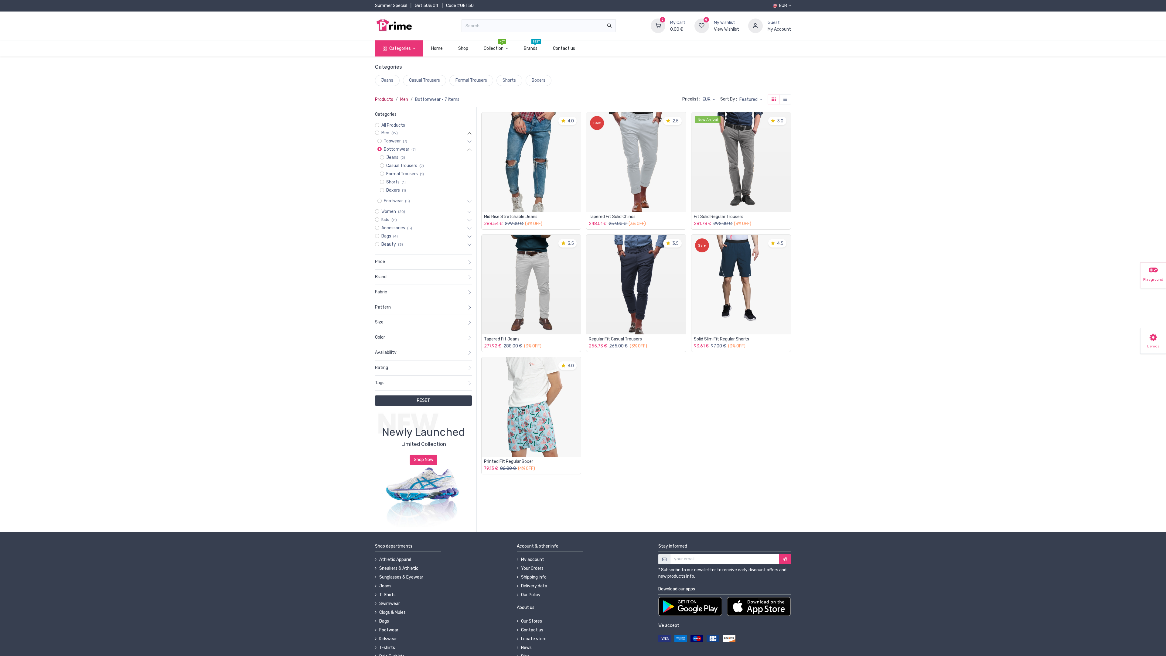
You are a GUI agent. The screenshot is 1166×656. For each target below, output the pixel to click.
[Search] (609, 26)
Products (384, 99)
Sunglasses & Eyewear (401, 577)
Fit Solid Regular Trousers (718, 216)
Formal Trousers (471, 80)
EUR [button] (707, 99)
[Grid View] (774, 99)
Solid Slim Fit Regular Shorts (721, 339)
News (526, 647)
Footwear (388, 630)
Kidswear (388, 638)
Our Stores (531, 621)
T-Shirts (387, 594)
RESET (423, 400)
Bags (384, 621)
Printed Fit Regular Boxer (508, 461)
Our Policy (530, 594)
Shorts (509, 80)
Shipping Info (534, 577)
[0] (658, 25)
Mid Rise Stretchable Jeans (510, 216)
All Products (393, 125)
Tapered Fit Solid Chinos (612, 216)
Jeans (387, 80)
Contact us (532, 630)
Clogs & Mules (392, 612)
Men (404, 99)
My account (532, 559)
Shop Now (423, 460)
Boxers (538, 80)
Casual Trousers (424, 80)
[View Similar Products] (578, 162)
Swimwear (389, 603)
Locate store (534, 638)
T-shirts (387, 647)
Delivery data (534, 586)
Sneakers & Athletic (398, 568)
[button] (751, 99)
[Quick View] (578, 121)
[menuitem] (436, 48)
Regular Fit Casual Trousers (615, 339)
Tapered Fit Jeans (502, 339)
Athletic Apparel (395, 559)
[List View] (785, 99)
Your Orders (532, 568)
